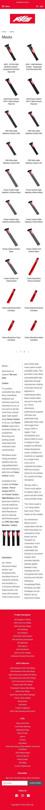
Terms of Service (22, 756)
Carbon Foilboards (22, 708)
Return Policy (22, 733)
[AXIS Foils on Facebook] (16, 796)
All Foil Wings (23, 629)
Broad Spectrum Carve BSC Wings (22, 678)
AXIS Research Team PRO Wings (22, 668)
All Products (22, 646)
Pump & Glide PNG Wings (22, 685)
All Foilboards (22, 643)
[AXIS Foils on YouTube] (28, 796)
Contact (22, 740)
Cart (41, 6)
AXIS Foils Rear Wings (22, 626)
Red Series (22, 705)
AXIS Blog (22, 763)
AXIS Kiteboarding (23, 753)
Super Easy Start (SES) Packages (22, 695)
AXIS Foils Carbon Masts (22, 636)
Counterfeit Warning (22, 727)
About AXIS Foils (22, 723)
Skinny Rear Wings (22, 691)
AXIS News (22, 743)
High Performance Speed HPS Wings (22, 675)
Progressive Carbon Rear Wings (22, 688)
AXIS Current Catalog (22, 653)
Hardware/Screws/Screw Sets (22, 656)
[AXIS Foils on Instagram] (22, 796)
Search (22, 737)
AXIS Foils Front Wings (22, 623)
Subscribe (35, 783)
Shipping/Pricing (22, 730)
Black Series (22, 701)
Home (4, 32)
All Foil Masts (22, 633)
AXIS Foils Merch (22, 649)
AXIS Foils (29, 805)
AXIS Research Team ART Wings (22, 671)
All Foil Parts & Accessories (22, 639)
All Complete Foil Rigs (22, 620)
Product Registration (22, 766)
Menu (7, 6)
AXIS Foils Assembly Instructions (22, 711)
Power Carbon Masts (22, 698)
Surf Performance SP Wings (22, 681)
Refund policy (22, 759)
